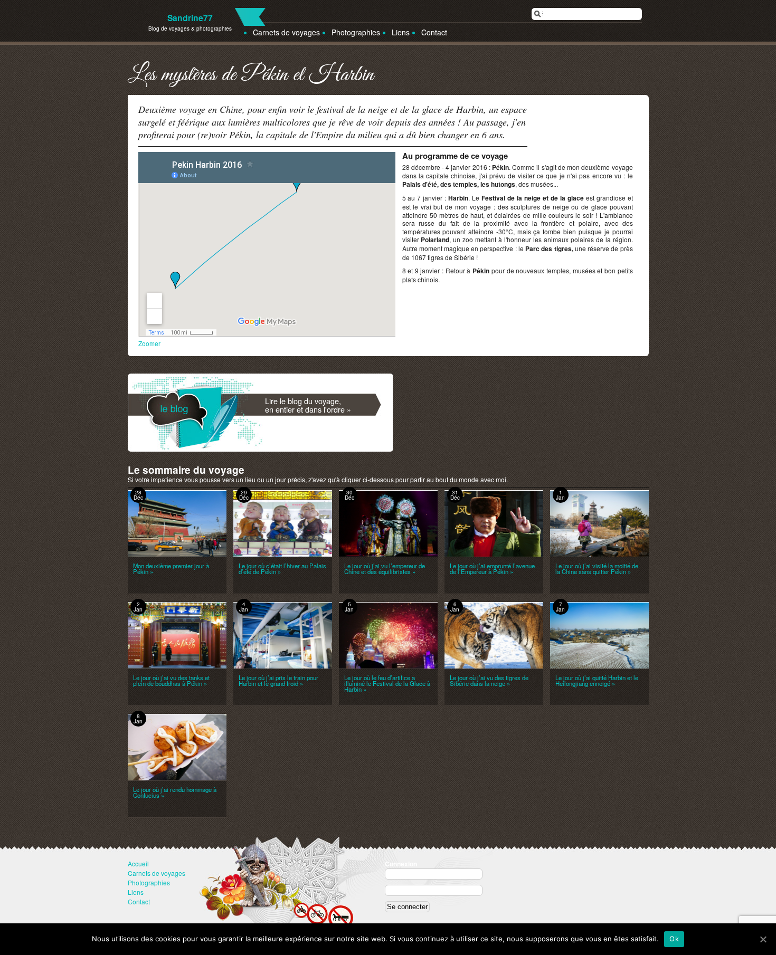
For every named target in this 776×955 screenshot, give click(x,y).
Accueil (138, 863)
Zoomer (149, 343)
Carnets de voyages (286, 32)
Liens (401, 32)
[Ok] (763, 939)
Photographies (356, 32)
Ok (674, 938)
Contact (434, 32)
